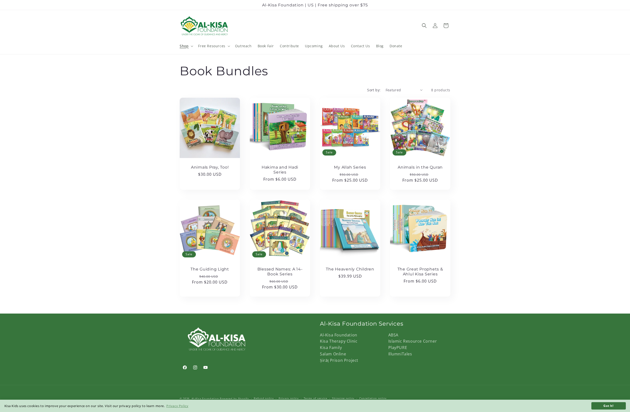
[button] (186, 46)
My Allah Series (350, 167)
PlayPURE (397, 347)
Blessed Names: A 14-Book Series (280, 271)
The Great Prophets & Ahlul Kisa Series (420, 271)
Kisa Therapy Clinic (338, 341)
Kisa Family (331, 347)
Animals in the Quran (420, 167)
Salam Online (333, 354)
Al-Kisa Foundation (338, 335)
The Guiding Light (209, 269)
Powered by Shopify (234, 398)
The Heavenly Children (350, 269)
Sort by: (373, 90)
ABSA (393, 335)
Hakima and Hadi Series (280, 169)
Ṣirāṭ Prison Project (339, 360)
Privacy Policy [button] (177, 406)
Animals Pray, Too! (210, 167)
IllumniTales (400, 354)
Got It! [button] (608, 406)
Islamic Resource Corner (412, 341)
